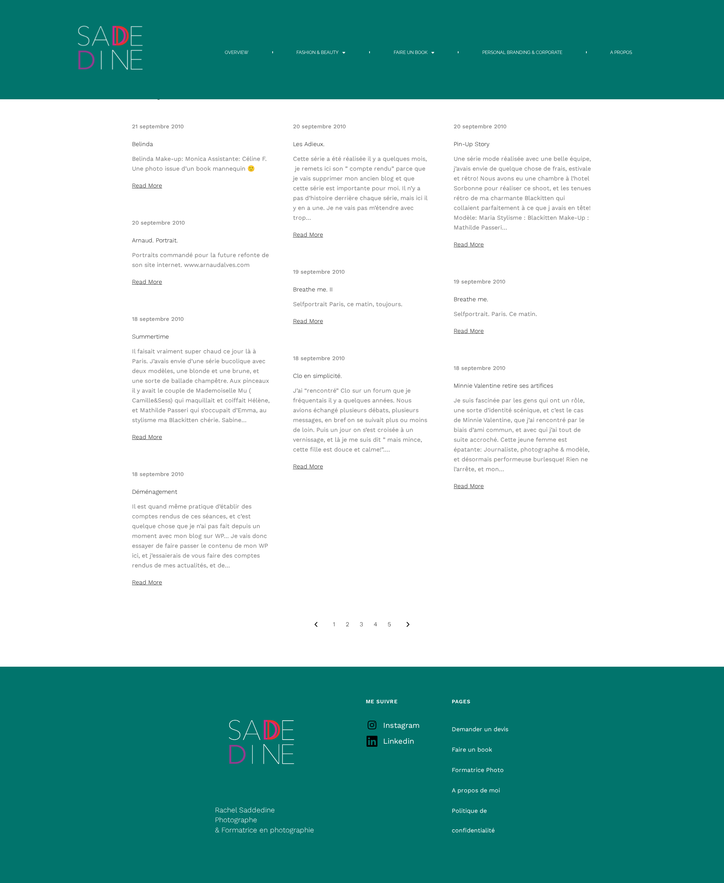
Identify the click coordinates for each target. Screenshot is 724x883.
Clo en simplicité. (317, 375)
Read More (147, 185)
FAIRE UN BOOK (411, 52)
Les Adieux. (309, 144)
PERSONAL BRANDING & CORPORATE (522, 52)
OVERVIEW (236, 52)
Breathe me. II (313, 289)
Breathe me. (471, 299)
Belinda (142, 144)
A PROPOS (621, 52)
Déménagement (154, 491)
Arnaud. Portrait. (155, 240)
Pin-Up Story (471, 144)
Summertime (150, 336)
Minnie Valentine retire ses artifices (503, 385)
